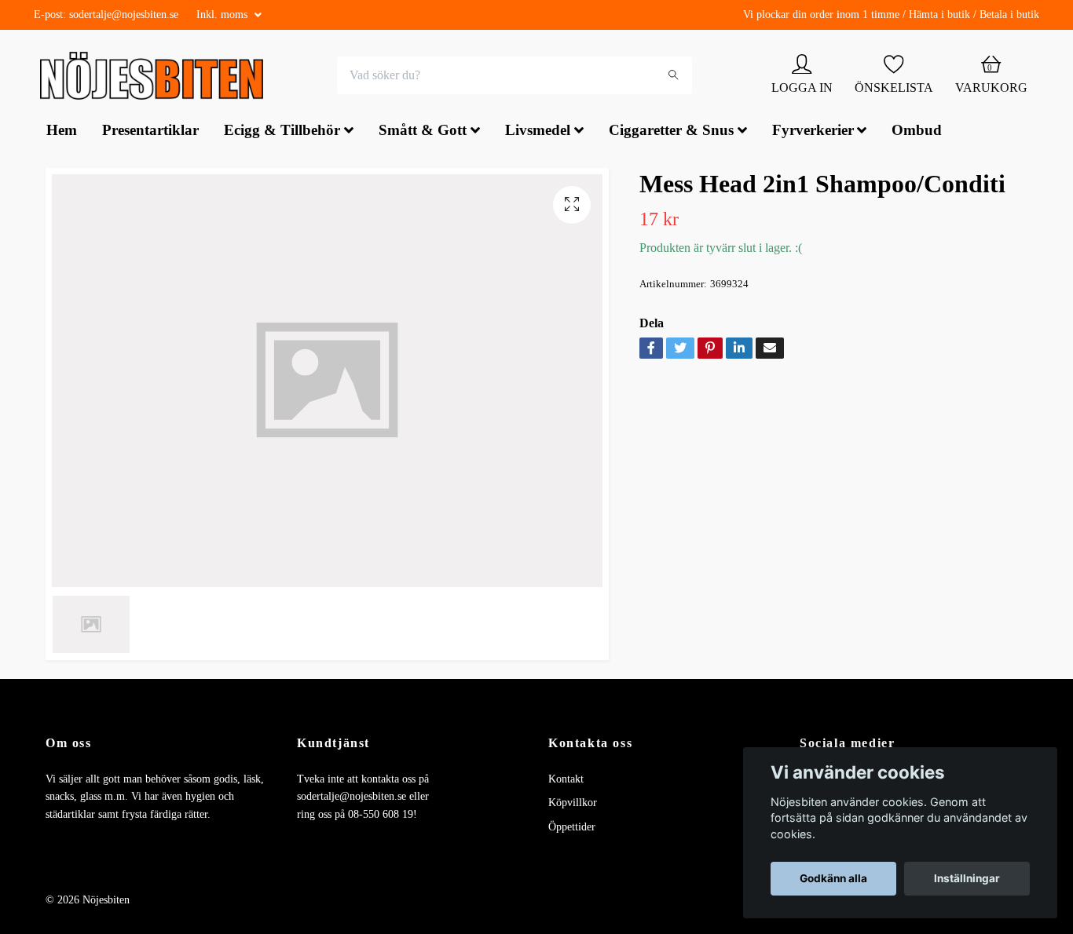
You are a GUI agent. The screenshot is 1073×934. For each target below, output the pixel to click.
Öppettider (571, 828)
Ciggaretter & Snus (671, 132)
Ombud (917, 132)
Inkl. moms (223, 14)
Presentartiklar (150, 132)
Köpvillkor (572, 805)
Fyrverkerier (813, 132)
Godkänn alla (833, 878)
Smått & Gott (423, 132)
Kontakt (566, 780)
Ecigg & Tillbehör (282, 132)
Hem (61, 132)
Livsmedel (537, 132)
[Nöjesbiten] (156, 77)
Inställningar (967, 878)
